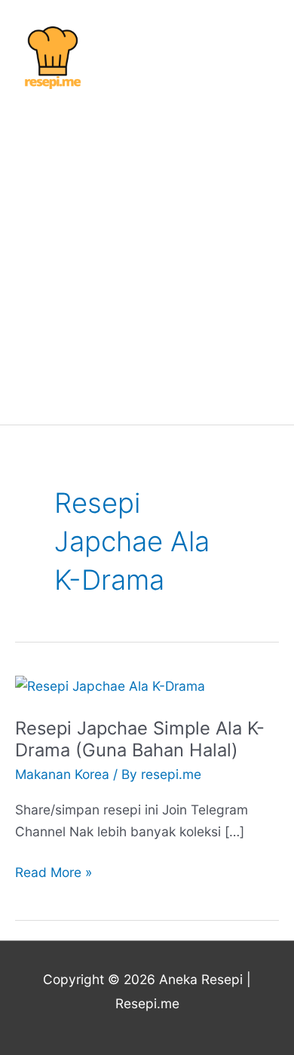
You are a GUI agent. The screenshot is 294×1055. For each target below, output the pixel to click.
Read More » (53, 871)
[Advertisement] (147, 257)
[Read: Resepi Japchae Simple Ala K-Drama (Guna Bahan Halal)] (110, 685)
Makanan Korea (62, 774)
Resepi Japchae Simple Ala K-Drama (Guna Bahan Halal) (140, 739)
